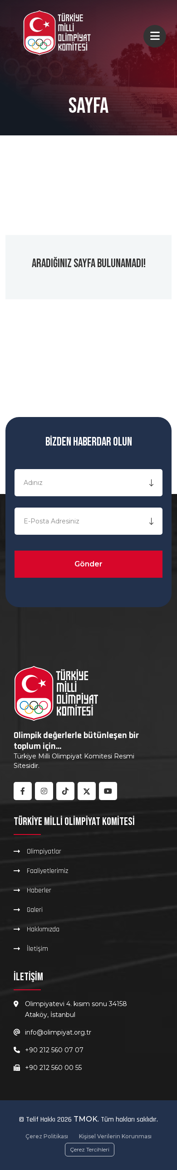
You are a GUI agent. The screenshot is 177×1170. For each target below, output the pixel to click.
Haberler (39, 890)
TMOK (86, 1119)
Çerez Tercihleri (89, 1149)
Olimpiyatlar (44, 851)
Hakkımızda (43, 929)
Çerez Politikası (46, 1136)
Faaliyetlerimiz (47, 871)
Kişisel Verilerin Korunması (115, 1136)
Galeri (35, 910)
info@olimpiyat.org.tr (58, 1032)
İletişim (37, 949)
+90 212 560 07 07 (54, 1050)
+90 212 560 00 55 (53, 1068)
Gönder (88, 564)
